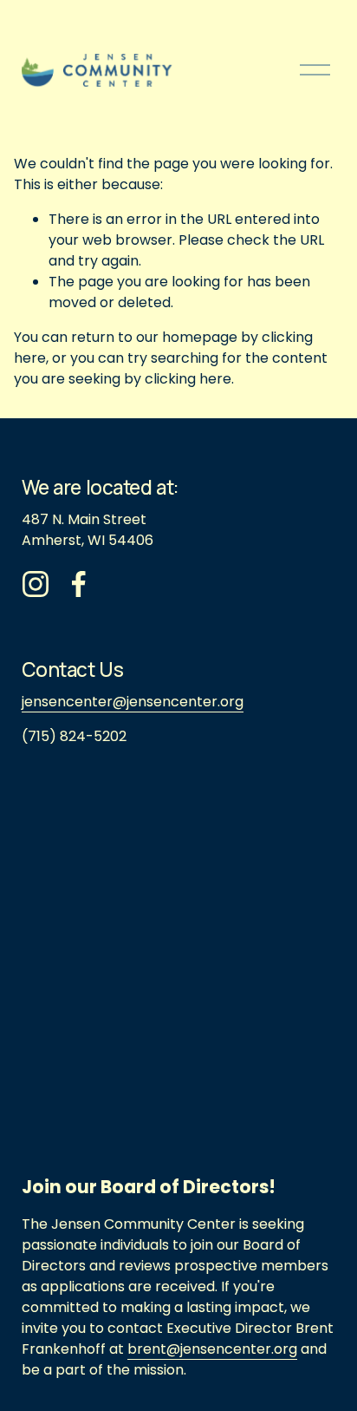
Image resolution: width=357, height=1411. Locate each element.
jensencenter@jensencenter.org (132, 702)
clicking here (188, 379)
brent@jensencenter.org (212, 1349)
